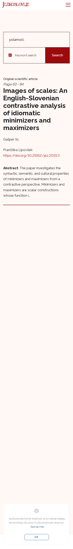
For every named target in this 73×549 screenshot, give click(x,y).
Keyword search (25, 55)
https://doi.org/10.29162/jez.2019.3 (31, 155)
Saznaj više (37, 526)
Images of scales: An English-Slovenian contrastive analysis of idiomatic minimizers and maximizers (35, 109)
